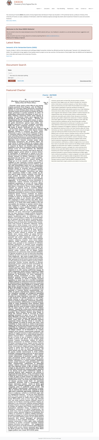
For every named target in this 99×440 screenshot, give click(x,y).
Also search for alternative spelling (19, 75)
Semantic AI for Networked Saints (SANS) (21, 47)
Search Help (21, 80)
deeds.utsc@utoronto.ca (52, 36)
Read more (9, 56)
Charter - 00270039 (49, 95)
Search (12, 80)
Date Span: (11, 77)
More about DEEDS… (11, 20)
